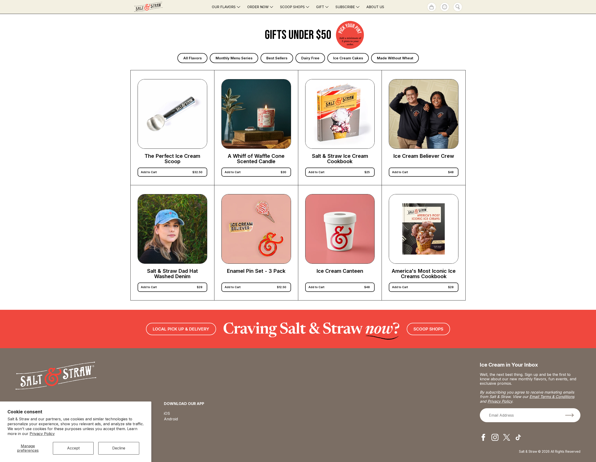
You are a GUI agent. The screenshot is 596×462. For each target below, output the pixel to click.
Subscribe (345, 7)
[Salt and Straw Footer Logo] (56, 376)
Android (171, 419)
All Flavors (192, 58)
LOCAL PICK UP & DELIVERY (181, 329)
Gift (320, 7)
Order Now (258, 7)
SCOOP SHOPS (428, 329)
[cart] (431, 7)
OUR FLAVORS (224, 7)
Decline (118, 448)
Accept (73, 448)
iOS (167, 413)
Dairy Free (310, 58)
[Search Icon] (458, 7)
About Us (375, 7)
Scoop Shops (292, 7)
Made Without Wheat (395, 58)
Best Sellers (277, 58)
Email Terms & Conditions (551, 396)
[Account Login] (444, 7)
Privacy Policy (42, 433)
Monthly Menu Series (234, 58)
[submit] (569, 415)
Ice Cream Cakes (348, 58)
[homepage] (157, 7)
